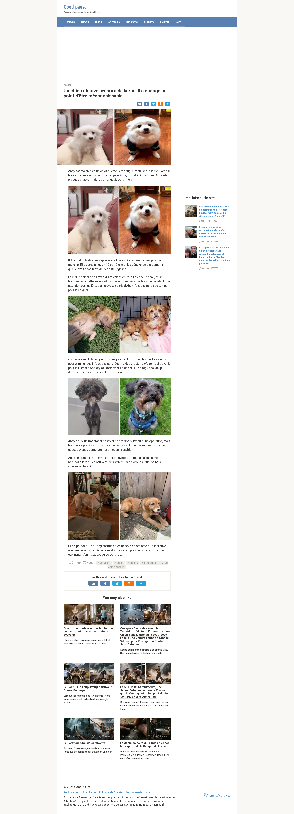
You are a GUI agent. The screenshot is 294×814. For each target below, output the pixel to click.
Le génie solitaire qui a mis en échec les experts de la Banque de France (145, 744)
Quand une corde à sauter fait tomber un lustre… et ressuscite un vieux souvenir (89, 631)
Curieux (98, 21)
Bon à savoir (132, 21)
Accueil (67, 84)
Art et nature (114, 21)
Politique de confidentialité (80, 792)
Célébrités (149, 21)
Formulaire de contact (139, 792)
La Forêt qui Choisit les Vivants (84, 743)
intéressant (151, 562)
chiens (134, 562)
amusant (105, 562)
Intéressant (165, 21)
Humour (85, 21)
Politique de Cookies (111, 792)
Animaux (71, 21)
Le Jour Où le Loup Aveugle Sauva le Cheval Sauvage (88, 688)
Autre (179, 21)
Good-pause (75, 6)
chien (120, 562)
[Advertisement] (147, 52)
